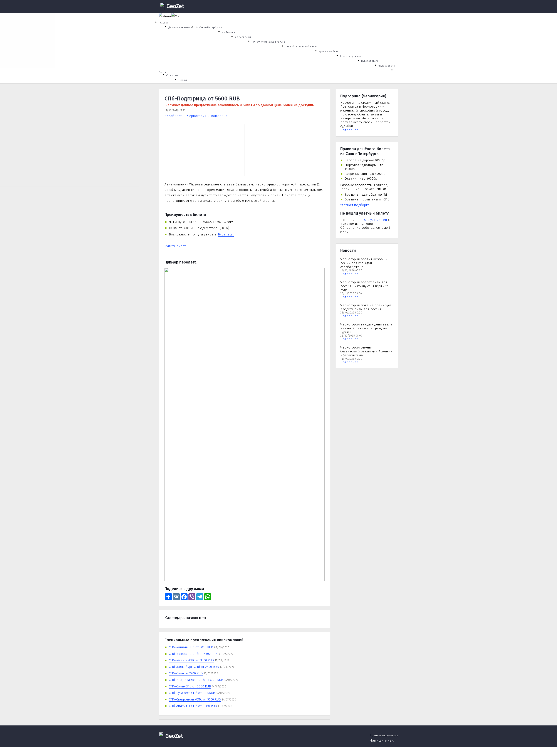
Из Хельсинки (243, 37)
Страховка (172, 75)
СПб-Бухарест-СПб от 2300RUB (192, 693)
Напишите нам (382, 740)
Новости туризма (350, 56)
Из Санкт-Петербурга (209, 27)
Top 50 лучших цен (372, 220)
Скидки (183, 80)
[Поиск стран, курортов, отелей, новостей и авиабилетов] (394, 85)
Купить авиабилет (329, 51)
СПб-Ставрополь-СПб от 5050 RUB (195, 699)
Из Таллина (228, 32)
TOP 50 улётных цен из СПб (268, 41)
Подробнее (349, 130)
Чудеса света (387, 65)
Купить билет (175, 246)
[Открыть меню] (165, 16)
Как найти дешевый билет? (302, 46)
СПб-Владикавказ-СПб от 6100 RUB (196, 680)
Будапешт (226, 234)
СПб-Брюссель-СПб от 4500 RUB (193, 654)
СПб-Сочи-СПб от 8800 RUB (190, 686)
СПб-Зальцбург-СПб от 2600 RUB (194, 667)
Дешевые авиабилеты (181, 27)
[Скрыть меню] (177, 16)
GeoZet (175, 6)
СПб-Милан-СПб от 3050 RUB (191, 647)
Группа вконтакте (384, 735)
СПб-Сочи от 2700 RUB (186, 673)
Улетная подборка (355, 205)
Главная (163, 22)
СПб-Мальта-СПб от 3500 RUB (191, 660)
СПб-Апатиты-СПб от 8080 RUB (193, 706)
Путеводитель (369, 61)
